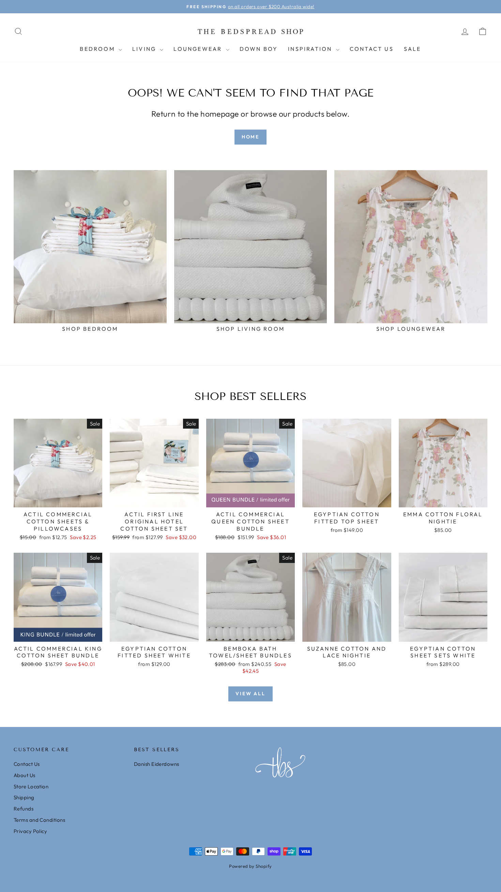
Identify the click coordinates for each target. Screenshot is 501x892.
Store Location (31, 786)
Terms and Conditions (39, 820)
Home (250, 137)
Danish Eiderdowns (156, 764)
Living (145, 48)
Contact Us (372, 48)
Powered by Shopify (250, 866)
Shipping (24, 797)
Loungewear (198, 48)
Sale (412, 48)
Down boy (259, 48)
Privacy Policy (30, 831)
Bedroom (98, 48)
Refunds (23, 808)
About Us (24, 775)
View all (250, 693)
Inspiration (311, 48)
